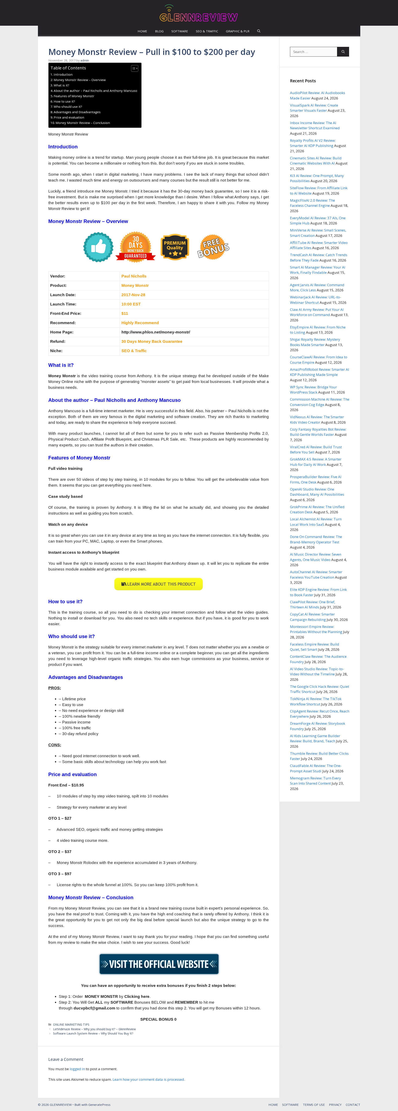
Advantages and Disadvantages (77, 112)
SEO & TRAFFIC (207, 31)
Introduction (63, 74)
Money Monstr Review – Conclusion (83, 123)
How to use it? (64, 101)
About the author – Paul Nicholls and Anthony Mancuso (95, 90)
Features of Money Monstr (74, 96)
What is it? (61, 85)
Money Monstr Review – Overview (80, 80)
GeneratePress (99, 1105)
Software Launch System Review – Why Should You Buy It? (93, 1033)
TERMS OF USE (314, 1105)
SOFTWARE (179, 31)
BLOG (159, 31)
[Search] (343, 52)
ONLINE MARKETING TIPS (71, 1024)
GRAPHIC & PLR (237, 31)
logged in (77, 1068)
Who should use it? (68, 106)
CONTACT (353, 1105)
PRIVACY (335, 1105)
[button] (258, 31)
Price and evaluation (69, 117)
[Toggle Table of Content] (132, 68)
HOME (142, 31)
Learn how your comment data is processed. (149, 1079)
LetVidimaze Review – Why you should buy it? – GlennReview (94, 1029)
